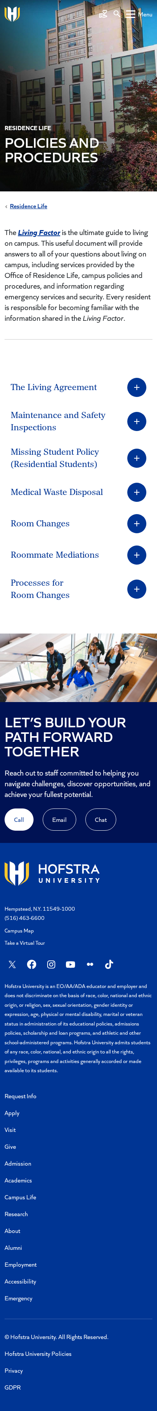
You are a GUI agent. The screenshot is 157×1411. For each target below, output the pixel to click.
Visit (10, 1129)
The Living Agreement (54, 387)
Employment (21, 1264)
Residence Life (28, 206)
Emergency (18, 1298)
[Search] (117, 14)
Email (59, 819)
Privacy (14, 1370)
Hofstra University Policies (38, 1353)
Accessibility (20, 1281)
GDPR (13, 1387)
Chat (101, 819)
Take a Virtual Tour (25, 942)
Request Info (21, 1096)
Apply (12, 1113)
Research (16, 1214)
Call (19, 819)
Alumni (13, 1247)
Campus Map (19, 930)
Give (10, 1146)
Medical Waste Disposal (57, 492)
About (12, 1230)
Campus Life (20, 1197)
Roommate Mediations (55, 555)
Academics (18, 1180)
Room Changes (40, 523)
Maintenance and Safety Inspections (58, 421)
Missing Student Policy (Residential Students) (55, 458)
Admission (18, 1163)
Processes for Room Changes (40, 589)
